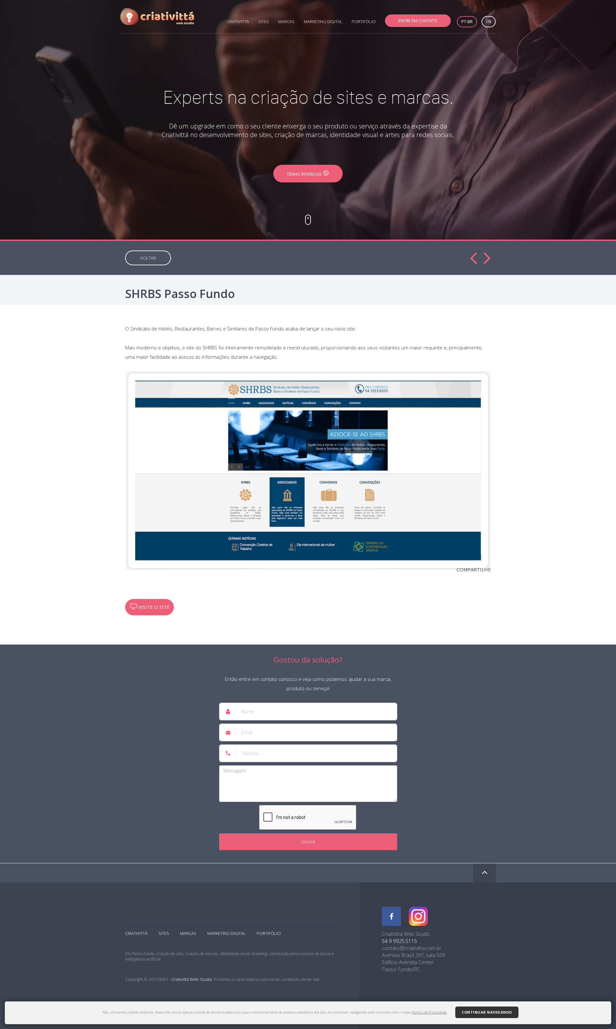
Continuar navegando (487, 1012)
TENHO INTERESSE (305, 174)
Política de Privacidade (429, 1012)
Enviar (308, 842)
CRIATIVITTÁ (238, 21)
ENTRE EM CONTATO (417, 20)
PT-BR (467, 21)
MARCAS (286, 21)
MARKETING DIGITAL (323, 21)
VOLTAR (148, 258)
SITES (263, 21)
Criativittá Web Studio (191, 979)
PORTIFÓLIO (364, 21)
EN (488, 21)
